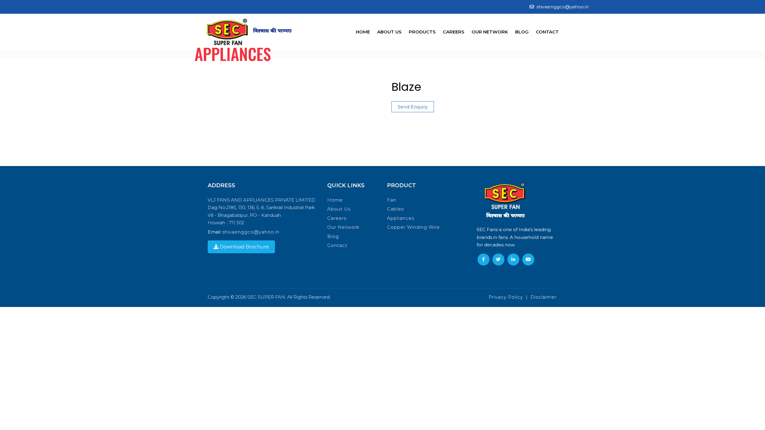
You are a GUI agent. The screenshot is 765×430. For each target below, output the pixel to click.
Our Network (490, 32)
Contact (547, 32)
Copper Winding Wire (413, 227)
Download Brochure (243, 247)
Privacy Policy (506, 297)
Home (363, 32)
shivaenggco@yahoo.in (562, 7)
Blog (522, 32)
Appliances (400, 218)
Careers (453, 32)
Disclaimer (543, 297)
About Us (389, 32)
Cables (395, 209)
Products (422, 32)
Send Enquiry (413, 107)
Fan (391, 200)
